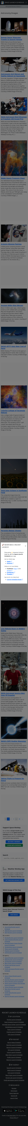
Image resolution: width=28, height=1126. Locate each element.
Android (9, 563)
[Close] (25, 546)
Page (15, 568)
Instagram (10, 572)
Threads (9, 574)
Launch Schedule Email (14, 579)
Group (9, 570)
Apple (9, 561)
